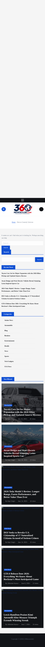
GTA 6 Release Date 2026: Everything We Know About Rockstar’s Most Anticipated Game (21, 576)
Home (14, 222)
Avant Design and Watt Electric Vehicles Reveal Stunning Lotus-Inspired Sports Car (20, 453)
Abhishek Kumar (13, 583)
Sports (6, 356)
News (6, 351)
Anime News (8, 320)
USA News (7, 366)
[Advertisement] (22, 99)
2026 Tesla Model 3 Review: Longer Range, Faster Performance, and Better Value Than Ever (21, 494)
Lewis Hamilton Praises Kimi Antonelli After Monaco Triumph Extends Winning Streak (20, 617)
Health (6, 346)
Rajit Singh (11, 419)
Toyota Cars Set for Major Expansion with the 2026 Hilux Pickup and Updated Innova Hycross (22, 412)
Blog (6, 330)
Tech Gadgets (9, 361)
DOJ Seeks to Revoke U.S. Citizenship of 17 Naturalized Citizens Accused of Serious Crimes (21, 535)
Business (7, 335)
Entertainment (9, 341)
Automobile (8, 325)
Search (6, 252)
